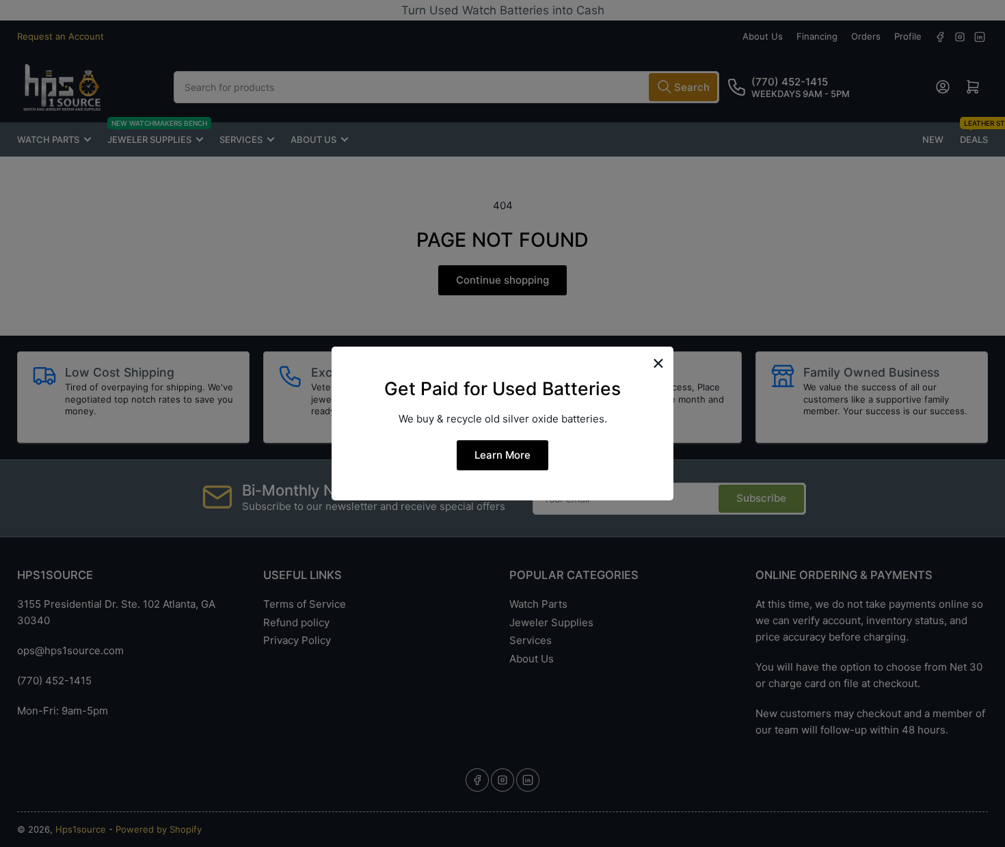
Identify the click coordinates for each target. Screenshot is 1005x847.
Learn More (502, 454)
